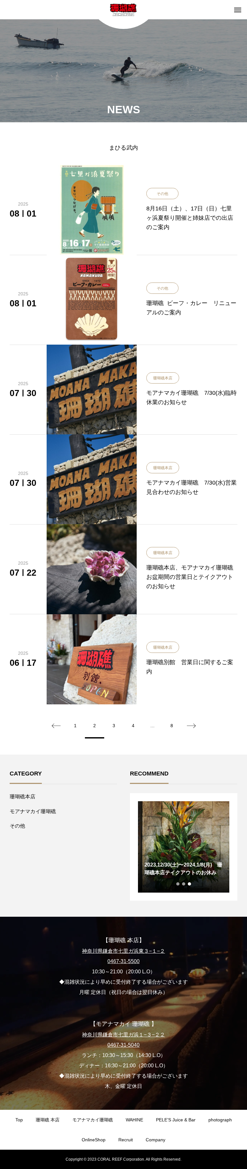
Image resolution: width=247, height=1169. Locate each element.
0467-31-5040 (123, 1045)
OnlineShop (93, 1139)
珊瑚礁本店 (22, 796)
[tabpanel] (183, 847)
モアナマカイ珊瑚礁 (33, 811)
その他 (17, 826)
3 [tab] (190, 884)
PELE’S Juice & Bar (176, 1119)
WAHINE (134, 1119)
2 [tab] (184, 884)
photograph (220, 1119)
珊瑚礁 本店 (47, 1119)
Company (155, 1139)
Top (19, 1119)
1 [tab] (178, 884)
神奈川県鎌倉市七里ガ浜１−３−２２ (123, 1034)
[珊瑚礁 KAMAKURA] (123, 10)
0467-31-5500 (123, 961)
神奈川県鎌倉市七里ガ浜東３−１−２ (123, 951)
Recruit (125, 1139)
